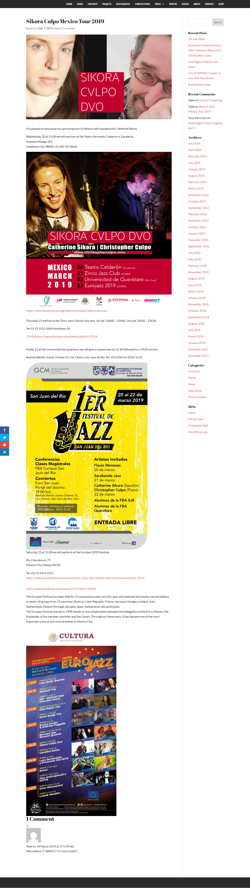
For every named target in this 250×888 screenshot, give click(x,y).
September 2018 (198, 317)
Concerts (194, 371)
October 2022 (197, 201)
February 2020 (197, 265)
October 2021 (197, 227)
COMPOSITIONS (142, 4)
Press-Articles (197, 397)
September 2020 (198, 246)
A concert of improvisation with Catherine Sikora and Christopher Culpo (204, 50)
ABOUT (197, 4)
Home (192, 377)
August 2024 (196, 175)
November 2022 (198, 195)
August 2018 (196, 323)
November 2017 (198, 355)
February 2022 (197, 214)
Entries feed (195, 419)
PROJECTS (106, 4)
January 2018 (196, 342)
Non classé (195, 390)
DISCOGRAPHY (123, 4)
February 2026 (197, 156)
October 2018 (197, 310)
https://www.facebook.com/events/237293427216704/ (61, 588)
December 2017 (198, 349)
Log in (192, 412)
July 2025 (194, 162)
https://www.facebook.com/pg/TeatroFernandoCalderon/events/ (67, 310)
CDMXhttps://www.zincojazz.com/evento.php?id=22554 (61, 336)
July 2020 (194, 253)
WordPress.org (197, 432)
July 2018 (194, 330)
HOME (69, 4)
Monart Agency (82, 882)
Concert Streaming (210, 100)
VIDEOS (185, 4)
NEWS (80, 4)
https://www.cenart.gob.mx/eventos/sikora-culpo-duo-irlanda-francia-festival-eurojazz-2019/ (85, 578)
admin (33, 28)
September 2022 (198, 207)
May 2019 (194, 285)
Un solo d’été (196, 39)
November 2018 (198, 304)
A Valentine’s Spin (199, 84)
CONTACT (209, 4)
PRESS (158, 4)
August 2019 (196, 278)
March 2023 (196, 188)
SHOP (221, 4)
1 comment (68, 28)
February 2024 (197, 182)
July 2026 (194, 143)
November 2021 (198, 220)
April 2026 (195, 149)
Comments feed (198, 425)
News (57, 28)
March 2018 (196, 336)
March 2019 (196, 291)
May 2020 (194, 259)
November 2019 (198, 272)
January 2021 (196, 233)
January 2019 (196, 297)
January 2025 (196, 169)
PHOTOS (173, 4)
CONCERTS (93, 4)
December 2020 (198, 240)
